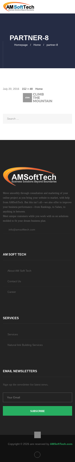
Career (12, 291)
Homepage (21, 44)
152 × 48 (27, 88)
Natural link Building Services (25, 344)
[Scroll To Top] (37, 435)
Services (13, 334)
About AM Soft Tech (19, 270)
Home (37, 44)
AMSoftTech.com (61, 443)
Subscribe (37, 411)
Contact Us (14, 281)
